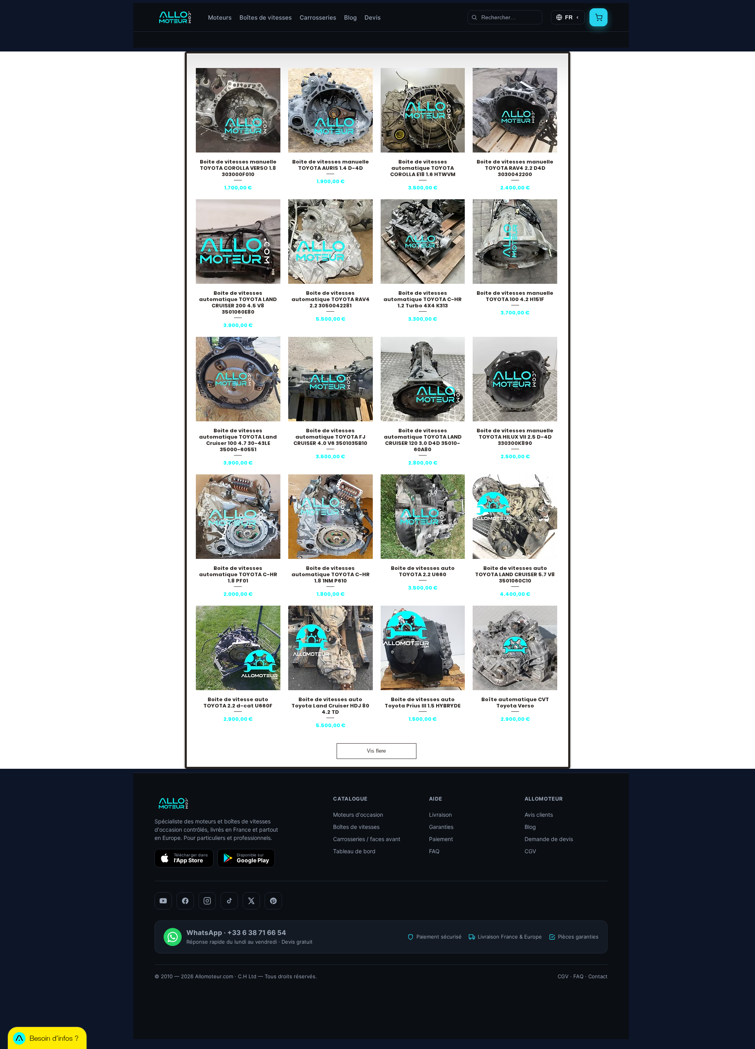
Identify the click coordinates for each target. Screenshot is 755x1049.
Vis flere (376, 751)
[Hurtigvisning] (238, 110)
